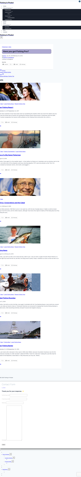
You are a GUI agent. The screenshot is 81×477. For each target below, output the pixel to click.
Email (5, 399)
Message (4, 440)
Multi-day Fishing (8, 28)
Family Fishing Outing (5, 71)
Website (4, 402)
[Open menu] (1, 37)
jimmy (4, 55)
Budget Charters (8, 9)
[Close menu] (0, 449)
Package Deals (8, 461)
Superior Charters (8, 458)
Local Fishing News (9, 103)
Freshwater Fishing (8, 19)
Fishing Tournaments (9, 151)
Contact (5, 32)
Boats (4, 23)
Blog (4, 30)
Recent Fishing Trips (20, 103)
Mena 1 (9, 13)
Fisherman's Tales (6, 47)
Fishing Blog (7, 342)
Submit (3, 444)
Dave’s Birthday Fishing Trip (7, 75)
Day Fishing (7, 26)
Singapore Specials (11, 17)
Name (5, 395)
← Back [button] (3, 387)
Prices (4, 21)
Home (4, 6)
